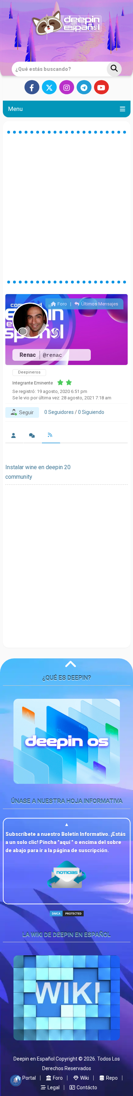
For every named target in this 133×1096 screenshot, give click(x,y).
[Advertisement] (66, 207)
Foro (61, 304)
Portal (28, 1078)
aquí (65, 842)
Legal (53, 1087)
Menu (15, 108)
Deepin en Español (34, 1059)
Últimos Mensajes (99, 304)
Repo (111, 1078)
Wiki (84, 1078)
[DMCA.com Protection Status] (66, 919)
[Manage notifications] (15, 1080)
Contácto (86, 1087)
